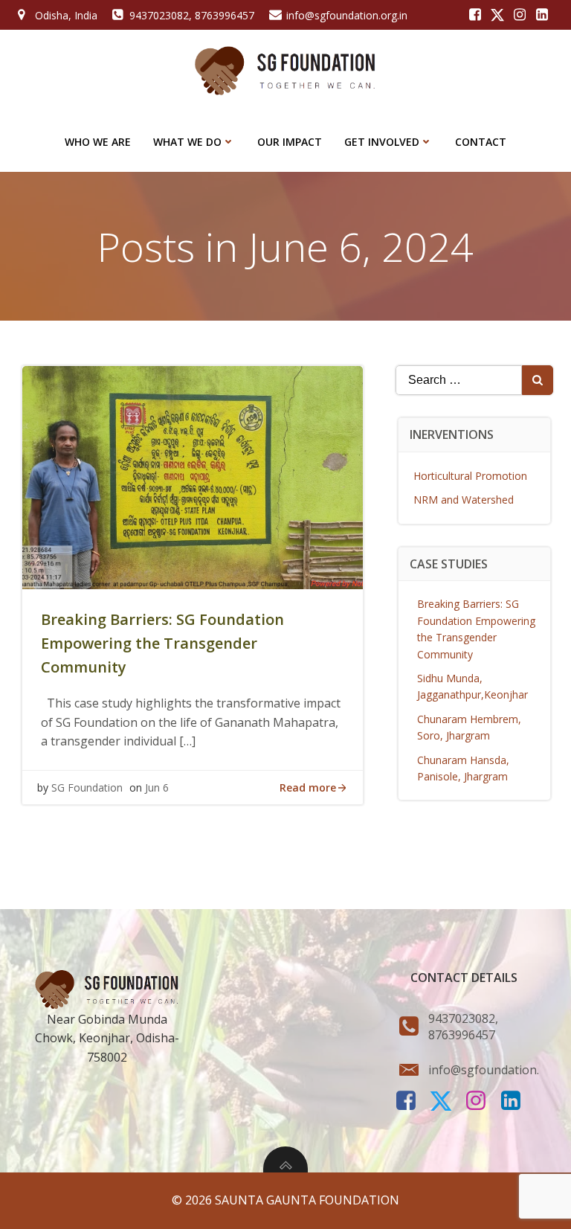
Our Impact (289, 142)
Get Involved (381, 142)
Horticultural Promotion (470, 476)
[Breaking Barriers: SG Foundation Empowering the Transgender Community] (192, 476)
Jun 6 (157, 787)
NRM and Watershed (463, 499)
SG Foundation (87, 787)
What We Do (187, 142)
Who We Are (98, 142)
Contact (480, 142)
